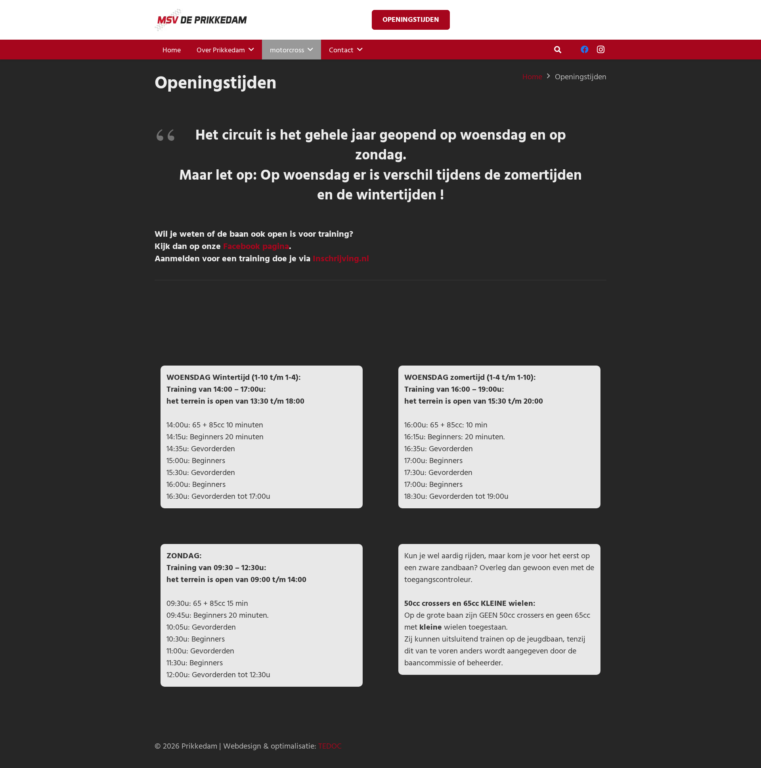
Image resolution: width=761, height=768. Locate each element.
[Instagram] (600, 49)
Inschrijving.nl (341, 257)
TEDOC (330, 746)
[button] (558, 49)
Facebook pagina (256, 245)
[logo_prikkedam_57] (201, 20)
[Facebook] (585, 49)
